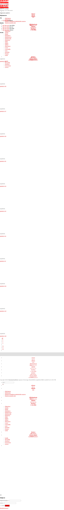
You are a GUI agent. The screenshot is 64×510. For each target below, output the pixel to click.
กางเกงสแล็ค (7, 424)
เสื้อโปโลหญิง (8, 393)
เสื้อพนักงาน (7, 415)
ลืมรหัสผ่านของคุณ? (4, 508)
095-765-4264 (5, 28)
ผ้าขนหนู (7, 429)
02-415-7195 (5, 20)
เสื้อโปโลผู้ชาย (8, 18)
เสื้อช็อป (6, 420)
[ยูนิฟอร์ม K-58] (15, 81)
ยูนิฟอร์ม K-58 (3, 86)
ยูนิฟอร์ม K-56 (3, 136)
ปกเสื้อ (6, 430)
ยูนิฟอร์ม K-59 (3, 61)
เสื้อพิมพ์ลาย (7, 31)
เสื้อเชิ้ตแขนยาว (8, 37)
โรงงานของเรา (8, 442)
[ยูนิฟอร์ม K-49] (15, 306)
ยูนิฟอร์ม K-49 (3, 311)
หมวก (6, 426)
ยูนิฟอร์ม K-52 (3, 236)
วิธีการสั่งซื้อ (7, 62)
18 (2, 349)
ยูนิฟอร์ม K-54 (3, 186)
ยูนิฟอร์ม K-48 (3, 336)
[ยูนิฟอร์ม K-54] (15, 181)
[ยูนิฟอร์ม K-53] (15, 206)
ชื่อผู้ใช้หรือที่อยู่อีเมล (4, 500)
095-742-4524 (5, 27)
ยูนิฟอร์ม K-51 (3, 261)
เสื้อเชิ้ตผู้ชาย (7, 35)
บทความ (6, 444)
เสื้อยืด (6, 417)
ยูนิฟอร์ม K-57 (3, 111)
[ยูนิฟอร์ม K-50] (15, 281)
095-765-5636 (5, 30)
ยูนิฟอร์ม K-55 (3, 161)
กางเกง (6, 423)
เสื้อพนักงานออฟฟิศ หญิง (10, 23)
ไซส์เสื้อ (6, 61)
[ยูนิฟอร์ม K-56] (15, 131)
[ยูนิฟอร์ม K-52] (15, 231)
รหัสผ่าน (2, 503)
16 (2, 346)
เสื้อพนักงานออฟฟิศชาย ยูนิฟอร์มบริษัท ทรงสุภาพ (15, 21)
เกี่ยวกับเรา (7, 441)
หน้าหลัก (2, 6)
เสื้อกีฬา (6, 418)
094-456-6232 (5, 25)
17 (2, 347)
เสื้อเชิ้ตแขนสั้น (8, 414)
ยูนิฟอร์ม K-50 (3, 286)
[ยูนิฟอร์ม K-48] (15, 331)
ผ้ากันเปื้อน (7, 427)
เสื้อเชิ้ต (6, 34)
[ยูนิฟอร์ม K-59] (15, 56)
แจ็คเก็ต (6, 32)
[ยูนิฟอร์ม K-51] (15, 256)
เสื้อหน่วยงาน (7, 421)
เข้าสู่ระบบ (7, 505)
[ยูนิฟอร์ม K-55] (15, 156)
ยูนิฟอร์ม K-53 (3, 211)
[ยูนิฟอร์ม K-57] (15, 106)
